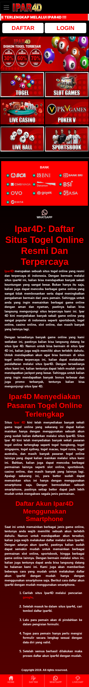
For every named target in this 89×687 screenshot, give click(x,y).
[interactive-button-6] (67, 139)
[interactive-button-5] (22, 139)
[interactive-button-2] (67, 84)
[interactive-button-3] (22, 111)
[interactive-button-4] (67, 111)
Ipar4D (9, 271)
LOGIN (65, 28)
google (28, 597)
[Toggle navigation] (6, 7)
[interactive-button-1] (22, 84)
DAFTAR (23, 28)
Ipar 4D (19, 422)
